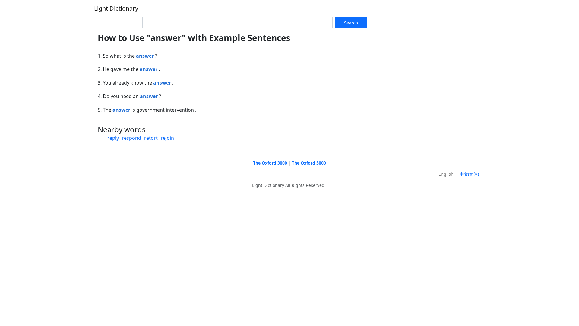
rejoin (167, 138)
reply (113, 138)
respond (131, 138)
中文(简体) (469, 174)
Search (351, 23)
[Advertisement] (419, 75)
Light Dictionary (116, 8)
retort (151, 138)
